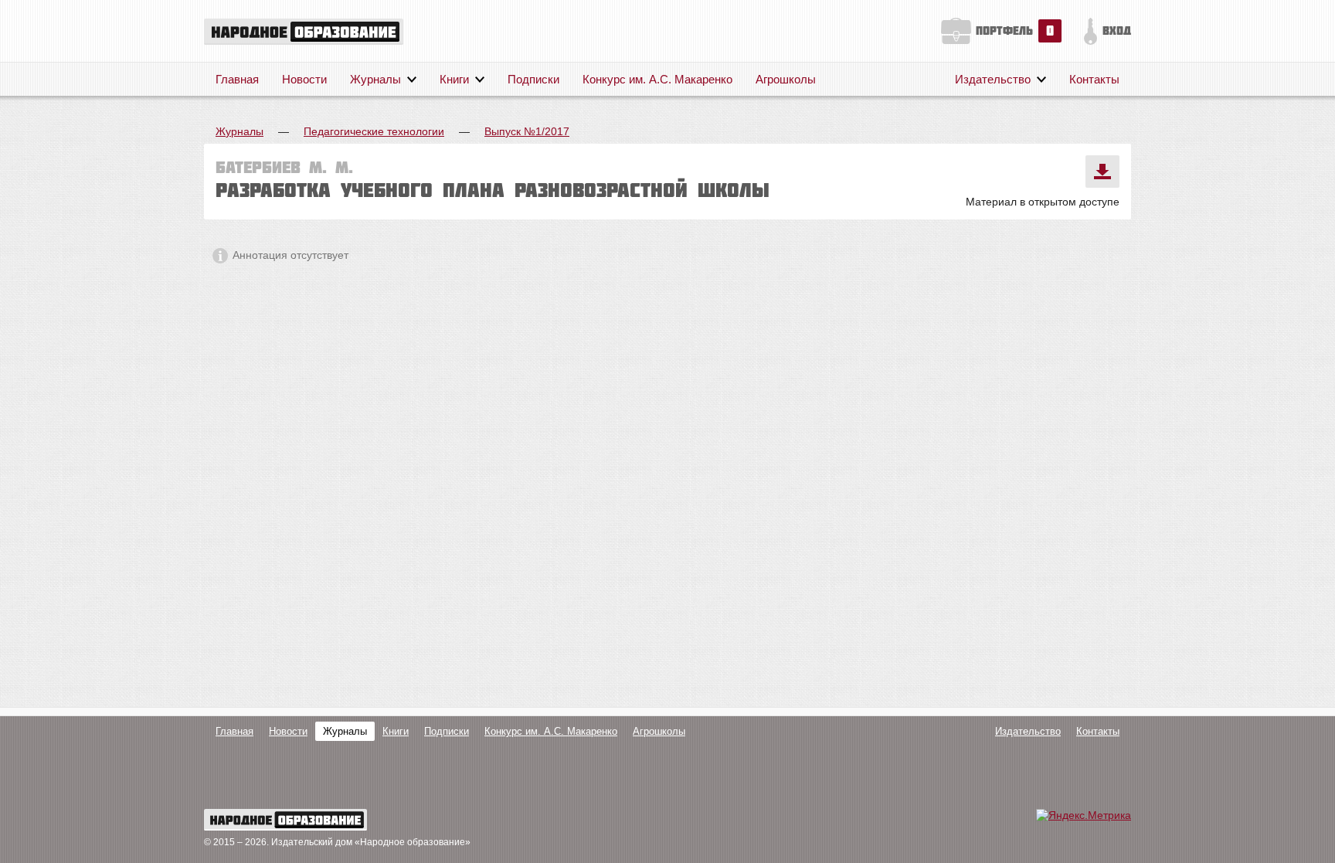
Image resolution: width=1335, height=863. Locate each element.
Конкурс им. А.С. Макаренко (657, 79)
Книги (454, 79)
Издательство (993, 79)
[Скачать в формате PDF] (1102, 171)
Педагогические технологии (374, 131)
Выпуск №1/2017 (526, 131)
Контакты (1094, 79)
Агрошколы (786, 79)
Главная (237, 79)
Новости (304, 79)
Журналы (375, 79)
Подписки (533, 79)
